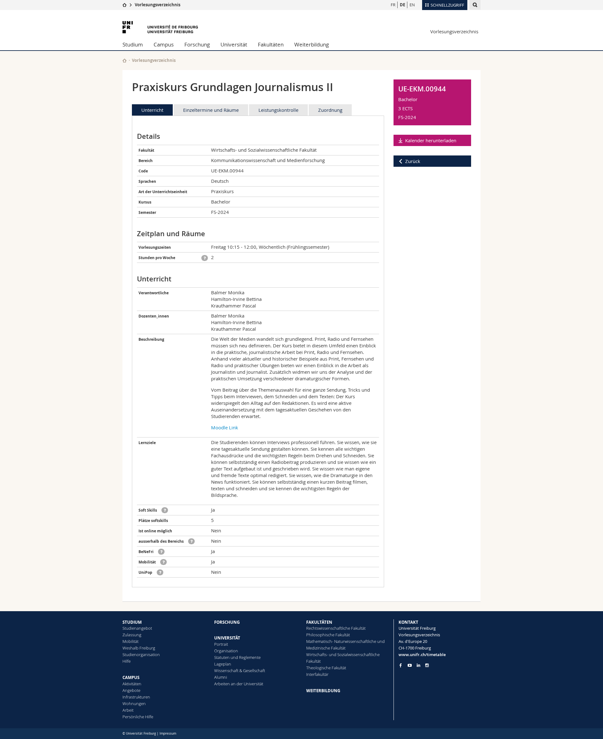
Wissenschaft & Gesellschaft (239, 670)
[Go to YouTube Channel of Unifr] (410, 665)
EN (412, 5)
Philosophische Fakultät (328, 635)
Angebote (131, 690)
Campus (164, 44)
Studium (132, 44)
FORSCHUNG (227, 622)
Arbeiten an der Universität (238, 684)
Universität (233, 44)
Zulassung (131, 635)
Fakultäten (271, 44)
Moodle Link (224, 427)
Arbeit (127, 710)
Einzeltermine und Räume (211, 110)
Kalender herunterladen (430, 140)
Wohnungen (134, 703)
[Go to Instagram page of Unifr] (427, 665)
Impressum (168, 733)
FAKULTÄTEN (319, 622)
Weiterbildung (311, 44)
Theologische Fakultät (326, 668)
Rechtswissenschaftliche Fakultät (336, 628)
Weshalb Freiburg (138, 648)
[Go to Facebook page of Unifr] (401, 665)
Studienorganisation (141, 654)
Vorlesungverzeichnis (154, 60)
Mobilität (130, 641)
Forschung (197, 44)
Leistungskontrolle (278, 110)
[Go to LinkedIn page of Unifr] (418, 665)
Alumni (220, 677)
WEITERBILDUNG (323, 690)
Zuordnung (330, 110)
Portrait (221, 644)
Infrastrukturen (136, 697)
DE (402, 5)
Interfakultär (317, 674)
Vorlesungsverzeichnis (157, 5)
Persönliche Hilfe (137, 717)
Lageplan (222, 664)
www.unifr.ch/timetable (422, 654)
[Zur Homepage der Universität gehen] (160, 27)
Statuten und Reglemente (237, 657)
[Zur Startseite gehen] (124, 5)
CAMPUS (130, 677)
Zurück (412, 161)
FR (393, 5)
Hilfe (126, 661)
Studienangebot (137, 628)
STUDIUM (132, 622)
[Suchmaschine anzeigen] (475, 5)
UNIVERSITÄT (227, 638)
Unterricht (152, 110)
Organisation (226, 651)
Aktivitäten (131, 684)
